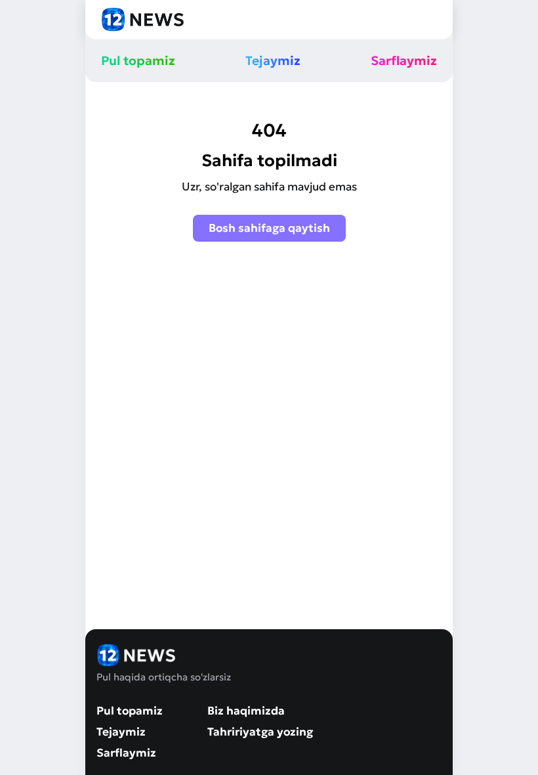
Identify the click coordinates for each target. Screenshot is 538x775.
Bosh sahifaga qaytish (269, 228)
